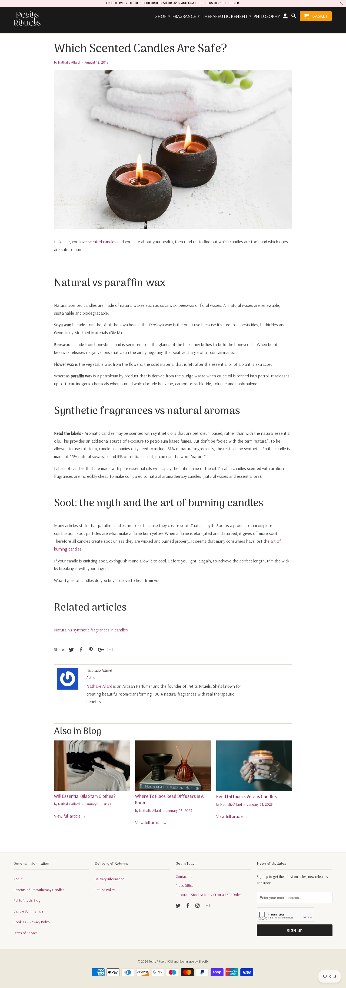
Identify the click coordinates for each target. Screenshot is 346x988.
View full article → (70, 816)
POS (170, 961)
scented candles (102, 241)
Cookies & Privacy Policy (32, 922)
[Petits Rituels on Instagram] (198, 906)
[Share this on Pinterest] (90, 650)
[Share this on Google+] (99, 650)
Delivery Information (110, 879)
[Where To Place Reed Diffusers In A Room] (173, 765)
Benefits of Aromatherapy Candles (39, 890)
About (18, 879)
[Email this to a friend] (109, 650)
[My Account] (286, 17)
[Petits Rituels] (27, 19)
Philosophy (267, 16)
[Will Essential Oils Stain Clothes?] (92, 765)
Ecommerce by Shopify (193, 961)
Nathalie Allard (99, 686)
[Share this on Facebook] (80, 650)
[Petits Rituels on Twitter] (179, 906)
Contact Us (184, 876)
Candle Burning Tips (28, 911)
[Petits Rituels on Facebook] (188, 906)
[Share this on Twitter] (70, 650)
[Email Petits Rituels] (208, 906)
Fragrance (185, 16)
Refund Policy (105, 890)
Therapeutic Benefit (226, 16)
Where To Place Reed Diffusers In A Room (169, 800)
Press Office (185, 885)
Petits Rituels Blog (27, 900)
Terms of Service (26, 933)
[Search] (294, 17)
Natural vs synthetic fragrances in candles (91, 630)
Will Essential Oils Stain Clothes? (85, 796)
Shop (162, 16)
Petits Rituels (157, 961)
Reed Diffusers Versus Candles (246, 797)
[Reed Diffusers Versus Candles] (254, 765)
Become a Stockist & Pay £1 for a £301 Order (208, 895)
